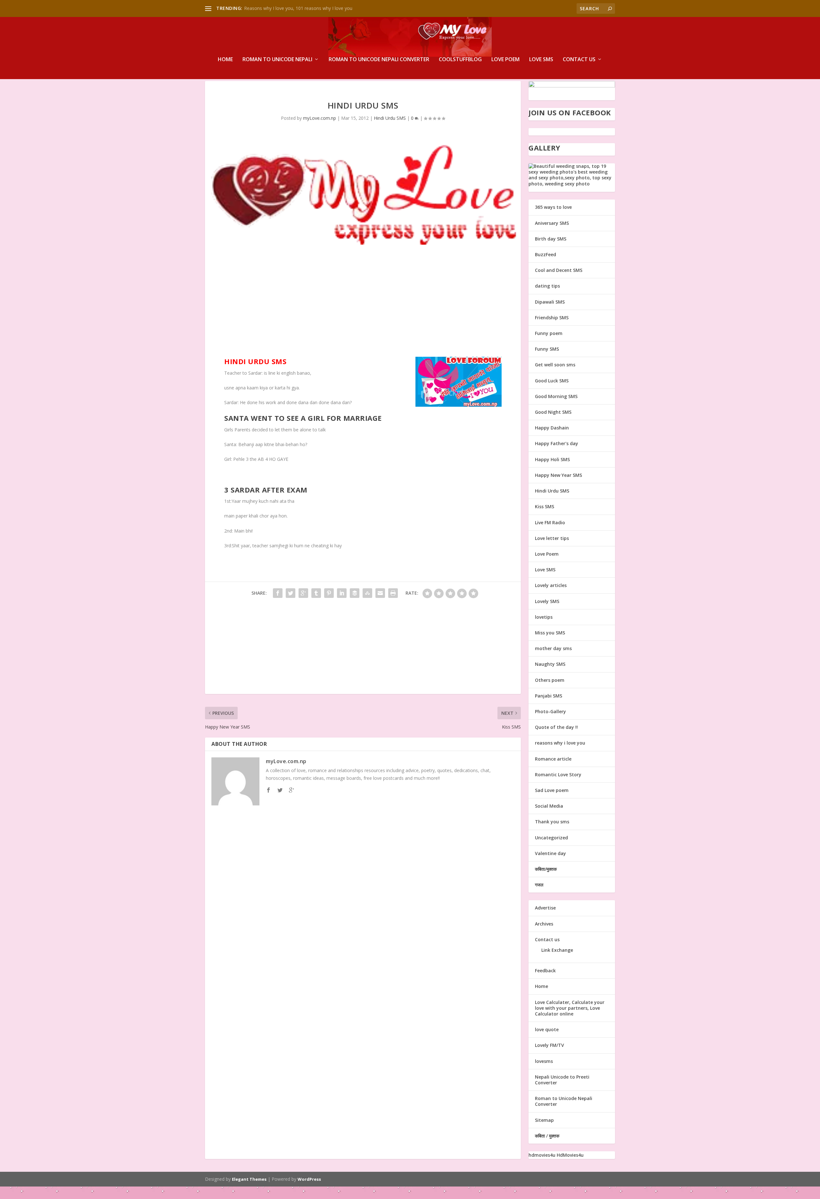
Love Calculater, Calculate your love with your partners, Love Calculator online (569, 1008)
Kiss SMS (544, 506)
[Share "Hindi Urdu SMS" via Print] (393, 593)
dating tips (547, 286)
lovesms (544, 1061)
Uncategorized (551, 838)
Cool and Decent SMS (558, 270)
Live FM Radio (550, 522)
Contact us (579, 60)
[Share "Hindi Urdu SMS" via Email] (380, 593)
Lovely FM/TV (549, 1045)
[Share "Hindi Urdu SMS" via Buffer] (354, 593)
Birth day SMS (550, 239)
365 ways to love (553, 207)
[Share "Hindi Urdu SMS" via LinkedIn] (341, 593)
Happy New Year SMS (558, 475)
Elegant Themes (249, 1179)
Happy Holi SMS (552, 459)
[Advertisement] (363, 302)
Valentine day (550, 853)
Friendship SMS (552, 317)
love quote (547, 1029)
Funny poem (548, 333)
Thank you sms (552, 822)
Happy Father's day (556, 443)
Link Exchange (557, 950)
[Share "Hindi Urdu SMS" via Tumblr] (316, 593)
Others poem (549, 680)
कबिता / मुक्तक (547, 1136)
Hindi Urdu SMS (390, 118)
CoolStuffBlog (460, 60)
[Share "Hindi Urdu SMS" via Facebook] (277, 593)
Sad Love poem (552, 790)
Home (225, 60)
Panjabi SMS (548, 696)
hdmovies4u (542, 1155)
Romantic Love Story (558, 774)
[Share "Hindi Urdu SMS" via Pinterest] (329, 593)
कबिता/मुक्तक (546, 869)
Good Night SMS (553, 412)
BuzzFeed (545, 254)
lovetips (544, 617)
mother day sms (553, 648)
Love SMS (541, 60)
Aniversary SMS (552, 223)
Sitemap (544, 1120)
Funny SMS (547, 349)
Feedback (545, 970)
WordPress (309, 1179)
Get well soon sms (555, 365)
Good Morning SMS (556, 396)
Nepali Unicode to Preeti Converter (562, 1080)
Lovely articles (551, 585)
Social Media (549, 806)
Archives (544, 924)
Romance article (553, 759)
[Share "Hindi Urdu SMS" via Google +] (303, 593)
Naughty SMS (550, 664)
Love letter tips (552, 538)
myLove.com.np (319, 118)
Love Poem (505, 60)
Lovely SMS (547, 601)
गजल (539, 885)
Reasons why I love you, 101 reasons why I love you (298, 8)
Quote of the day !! (556, 727)
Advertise (545, 908)
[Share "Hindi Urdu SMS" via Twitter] (290, 593)
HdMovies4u (570, 1155)
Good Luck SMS (552, 381)
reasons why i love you (560, 743)
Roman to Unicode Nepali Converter (379, 60)
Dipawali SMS (550, 302)
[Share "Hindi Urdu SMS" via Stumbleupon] (367, 593)
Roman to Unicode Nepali (277, 60)
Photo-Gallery (550, 711)
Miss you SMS (550, 633)
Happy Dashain (552, 428)
